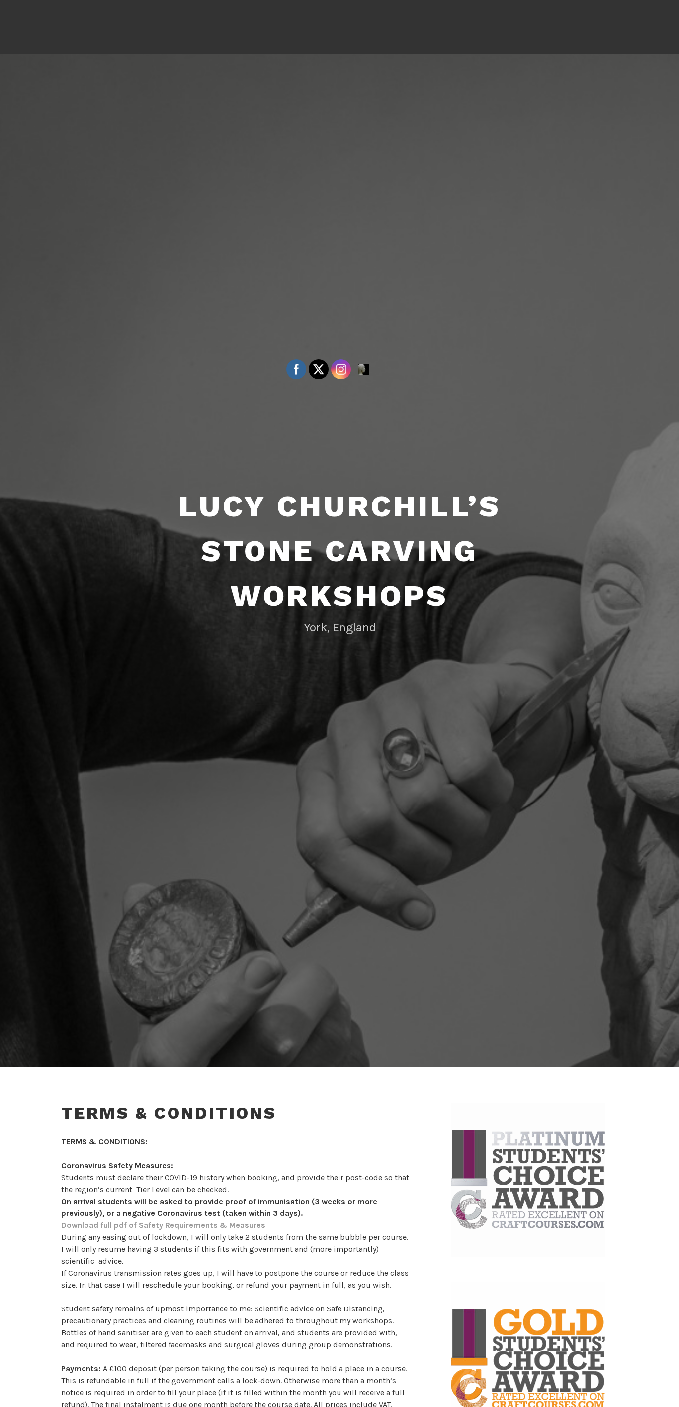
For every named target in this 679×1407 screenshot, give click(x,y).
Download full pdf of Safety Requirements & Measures (163, 1225)
